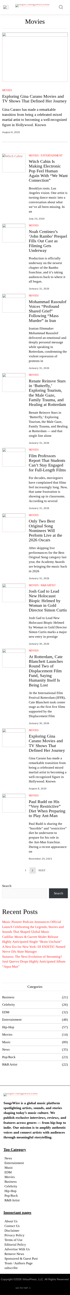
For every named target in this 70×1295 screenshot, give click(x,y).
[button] (61, 7)
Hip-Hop (8, 1027)
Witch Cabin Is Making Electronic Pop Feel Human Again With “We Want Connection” (48, 171)
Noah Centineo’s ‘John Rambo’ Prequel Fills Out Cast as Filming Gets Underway (48, 241)
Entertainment (52, 155)
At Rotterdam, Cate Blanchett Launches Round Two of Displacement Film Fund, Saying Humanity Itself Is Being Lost (46, 670)
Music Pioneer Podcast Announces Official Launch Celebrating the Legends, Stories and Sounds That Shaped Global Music (33, 927)
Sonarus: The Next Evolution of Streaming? (32, 956)
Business (8, 997)
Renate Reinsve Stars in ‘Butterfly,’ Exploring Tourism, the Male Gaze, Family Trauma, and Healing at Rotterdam (47, 392)
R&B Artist (48, 585)
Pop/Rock (9, 1057)
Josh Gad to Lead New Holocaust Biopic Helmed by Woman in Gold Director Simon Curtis (48, 600)
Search (6, 886)
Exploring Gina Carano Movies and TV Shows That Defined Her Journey (34, 98)
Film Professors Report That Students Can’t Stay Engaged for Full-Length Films (47, 462)
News (6, 1049)
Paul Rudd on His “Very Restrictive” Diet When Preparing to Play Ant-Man (47, 808)
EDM (5, 1012)
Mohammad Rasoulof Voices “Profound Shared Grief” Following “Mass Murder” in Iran (47, 311)
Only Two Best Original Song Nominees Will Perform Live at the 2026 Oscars (45, 530)
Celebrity (8, 1004)
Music (6, 1042)
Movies (7, 90)
